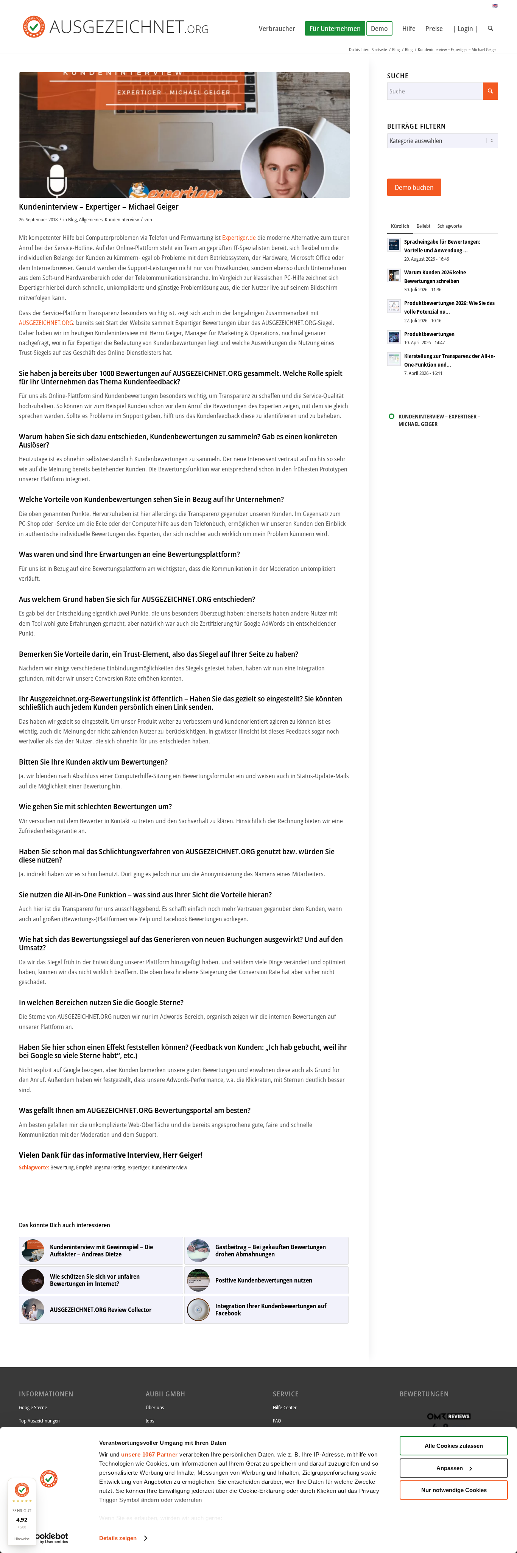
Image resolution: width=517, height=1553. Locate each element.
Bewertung (62, 1167)
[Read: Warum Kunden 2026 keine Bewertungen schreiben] (394, 275)
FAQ (277, 1420)
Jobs (150, 1420)
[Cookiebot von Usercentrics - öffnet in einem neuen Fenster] (49, 1538)
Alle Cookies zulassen (454, 1446)
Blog (72, 219)
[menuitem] (277, 28)
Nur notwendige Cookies (454, 1490)
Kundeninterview (122, 219)
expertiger (138, 1167)
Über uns (155, 1407)
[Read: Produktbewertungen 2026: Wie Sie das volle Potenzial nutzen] (394, 306)
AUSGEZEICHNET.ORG (46, 323)
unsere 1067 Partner (149, 1454)
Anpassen (449, 1468)
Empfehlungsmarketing (100, 1167)
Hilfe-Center (285, 1407)
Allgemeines (91, 219)
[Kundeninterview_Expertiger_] (184, 135)
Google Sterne (33, 1407)
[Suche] (490, 28)
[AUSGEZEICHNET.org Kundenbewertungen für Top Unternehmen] (128, 28)
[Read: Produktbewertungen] (394, 337)
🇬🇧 (495, 5)
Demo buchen (414, 187)
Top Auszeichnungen (39, 1420)
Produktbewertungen (429, 333)
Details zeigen (118, 1538)
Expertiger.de (239, 237)
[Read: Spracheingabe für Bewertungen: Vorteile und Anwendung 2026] (394, 245)
